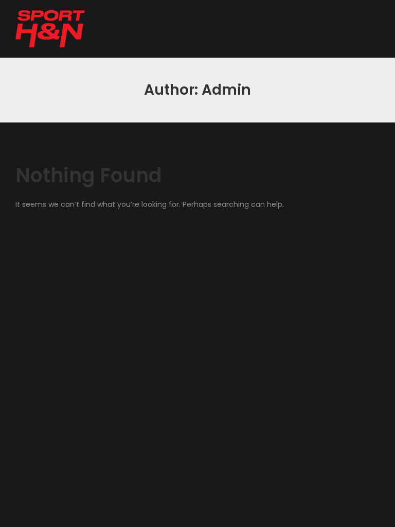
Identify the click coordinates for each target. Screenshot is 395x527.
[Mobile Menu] (102, 29)
